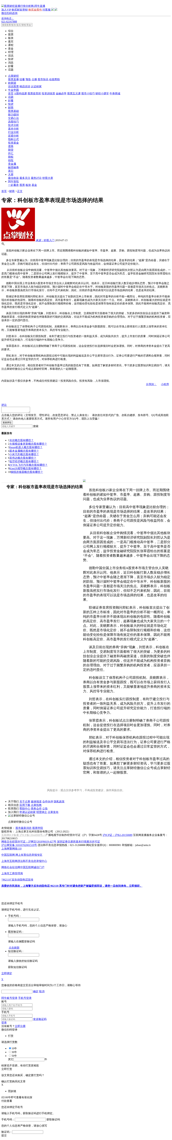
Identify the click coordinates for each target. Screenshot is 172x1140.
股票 (22, 185)
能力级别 (13, 114)
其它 (10, 170)
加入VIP (6, 9)
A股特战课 (20, 93)
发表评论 (7, 422)
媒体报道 (36, 801)
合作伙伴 (47, 801)
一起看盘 (13, 185)
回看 (22, 79)
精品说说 (24, 86)
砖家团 (12, 82)
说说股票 (13, 86)
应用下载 (24, 805)
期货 (10, 149)
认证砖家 (36, 86)
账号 (4, 1001)
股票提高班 (34, 93)
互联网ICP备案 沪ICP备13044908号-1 (23, 835)
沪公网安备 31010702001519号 (19, 845)
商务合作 (36, 808)
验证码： (6, 1131)
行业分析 (13, 132)
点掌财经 (13, 75)
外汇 (10, 153)
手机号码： (8, 1119)
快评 (10, 104)
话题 (10, 97)
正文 (20, 191)
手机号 (5, 1012)
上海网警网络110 (11, 848)
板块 (28, 185)
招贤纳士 (41, 812)
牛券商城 (115, 93)
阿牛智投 (13, 181)
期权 (10, 156)
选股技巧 (13, 121)
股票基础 (13, 111)
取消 (42, 991)
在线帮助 (54, 79)
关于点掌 (24, 801)
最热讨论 (36, 178)
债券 (10, 146)
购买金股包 (35, 9)
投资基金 (13, 142)
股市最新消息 (23, 828)
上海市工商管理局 (12, 873)
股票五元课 (74, 93)
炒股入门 (45, 240)
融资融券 (13, 167)
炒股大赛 (47, 178)
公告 (45, 808)
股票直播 (13, 79)
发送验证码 (40, 1019)
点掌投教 (36, 805)
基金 (34, 185)
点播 (34, 79)
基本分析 (13, 128)
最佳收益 (13, 178)
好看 (10, 100)
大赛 (10, 174)
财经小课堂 (102, 93)
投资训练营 (48, 93)
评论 (4, 404)
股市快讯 (43, 79)
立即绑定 (6, 973)
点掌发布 (53, 812)
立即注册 (20, 1026)
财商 (10, 107)
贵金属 (12, 163)
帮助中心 (24, 808)
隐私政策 (59, 801)
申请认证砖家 (27, 812)
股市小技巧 (88, 93)
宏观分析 (13, 135)
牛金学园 (13, 90)
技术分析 (13, 125)
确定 (35, 991)
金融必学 (61, 93)
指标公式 (13, 139)
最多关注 (24, 178)
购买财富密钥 (20, 9)
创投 (10, 160)
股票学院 (37, 828)
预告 (28, 79)
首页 (10, 93)
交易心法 (13, 118)
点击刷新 (14, 947)
